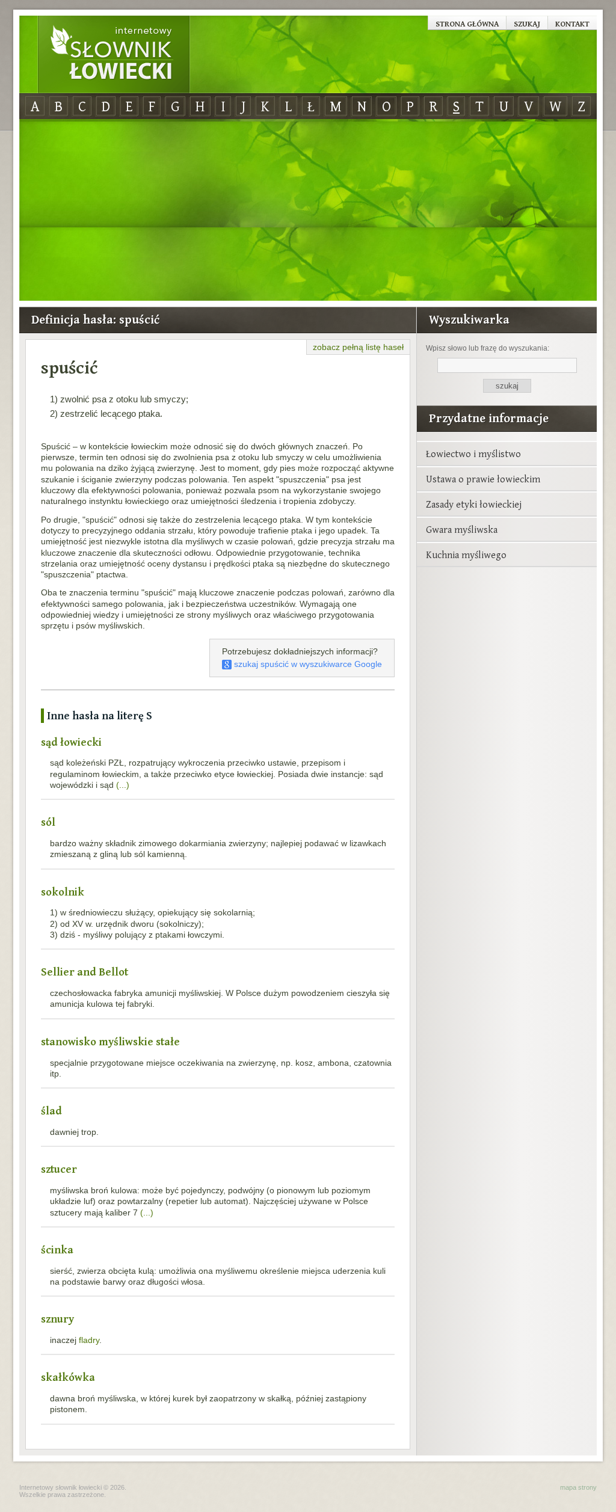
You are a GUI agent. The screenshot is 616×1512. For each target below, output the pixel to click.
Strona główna (467, 23)
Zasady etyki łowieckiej (474, 504)
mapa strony (578, 1487)
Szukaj (527, 23)
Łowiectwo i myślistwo (473, 453)
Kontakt (572, 23)
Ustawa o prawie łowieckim (483, 479)
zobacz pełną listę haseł (358, 347)
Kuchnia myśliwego (466, 554)
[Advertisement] (308, 210)
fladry (89, 1340)
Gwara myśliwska (461, 529)
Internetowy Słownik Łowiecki (113, 55)
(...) (122, 785)
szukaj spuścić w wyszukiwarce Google (307, 664)
